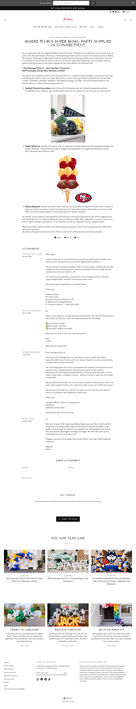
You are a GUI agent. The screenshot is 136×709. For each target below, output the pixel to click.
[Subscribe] (65, 673)
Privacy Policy (77, 501)
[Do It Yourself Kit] (111, 615)
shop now (24, 645)
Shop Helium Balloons (66, 27)
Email (71, 468)
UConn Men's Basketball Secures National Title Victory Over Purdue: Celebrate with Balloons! (111, 581)
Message (27, 478)
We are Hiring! (9, 679)
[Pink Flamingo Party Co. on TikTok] (49, 679)
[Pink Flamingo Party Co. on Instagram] (38, 679)
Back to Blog (69, 519)
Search (6, 662)
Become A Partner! (11, 676)
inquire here (68, 645)
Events (6, 682)
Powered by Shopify (68, 701)
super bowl (59, 37)
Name (25, 468)
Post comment (68, 495)
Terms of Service (91, 501)
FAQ (5, 685)
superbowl (66, 37)
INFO (92, 27)
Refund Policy (9, 669)
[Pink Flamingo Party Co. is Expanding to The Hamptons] (68, 561)
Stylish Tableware (32, 146)
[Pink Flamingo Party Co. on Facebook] (41, 679)
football (52, 37)
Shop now (111, 645)
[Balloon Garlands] (68, 615)
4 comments (73, 37)
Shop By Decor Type (42, 27)
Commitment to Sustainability (14, 689)
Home (100, 27)
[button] (132, 3)
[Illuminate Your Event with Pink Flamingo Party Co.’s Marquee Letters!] (24, 561)
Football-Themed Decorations (38, 88)
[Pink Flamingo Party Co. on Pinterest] (45, 679)
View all (68, 543)
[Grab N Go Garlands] (24, 615)
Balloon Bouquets (32, 206)
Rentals (83, 27)
